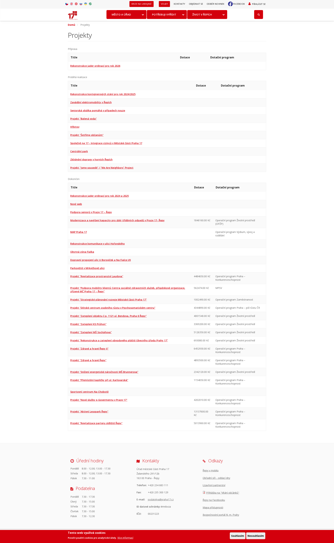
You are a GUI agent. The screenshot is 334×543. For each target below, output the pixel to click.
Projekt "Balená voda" (83, 118)
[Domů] (73, 14)
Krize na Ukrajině (142, 3)
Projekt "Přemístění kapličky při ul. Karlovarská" (99, 380)
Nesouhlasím (256, 535)
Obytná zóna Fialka (82, 251)
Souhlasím (237, 535)
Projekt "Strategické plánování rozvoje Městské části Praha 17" (108, 299)
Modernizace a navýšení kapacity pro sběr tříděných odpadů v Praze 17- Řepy (117, 220)
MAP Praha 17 (78, 232)
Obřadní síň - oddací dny (216, 478)
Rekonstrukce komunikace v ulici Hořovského (97, 243)
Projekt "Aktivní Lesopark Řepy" (89, 411)
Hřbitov (74, 126)
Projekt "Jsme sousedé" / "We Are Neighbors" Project (101, 167)
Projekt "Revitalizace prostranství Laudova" (96, 276)
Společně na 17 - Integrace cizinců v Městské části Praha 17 (106, 143)
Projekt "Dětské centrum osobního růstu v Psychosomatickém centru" (112, 307)
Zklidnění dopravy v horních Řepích (91, 159)
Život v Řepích (202, 14)
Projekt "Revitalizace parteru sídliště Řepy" (96, 423)
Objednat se (196, 3)
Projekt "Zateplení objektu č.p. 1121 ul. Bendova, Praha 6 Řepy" (108, 316)
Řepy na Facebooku (214, 500)
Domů (71, 24)
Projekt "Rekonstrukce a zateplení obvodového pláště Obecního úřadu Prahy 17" (119, 340)
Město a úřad (121, 14)
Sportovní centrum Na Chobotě (89, 391)
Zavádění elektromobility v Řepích (91, 102)
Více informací (125, 537)
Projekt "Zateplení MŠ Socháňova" (91, 332)
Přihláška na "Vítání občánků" (222, 492)
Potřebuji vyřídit (164, 14)
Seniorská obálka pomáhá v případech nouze (97, 110)
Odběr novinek (215, 3)
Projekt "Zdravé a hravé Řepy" (88, 360)
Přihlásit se (258, 4)
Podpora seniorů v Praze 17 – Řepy (91, 212)
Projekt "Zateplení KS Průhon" (88, 324)
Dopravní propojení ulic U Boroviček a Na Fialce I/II (100, 260)
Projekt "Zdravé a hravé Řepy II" (89, 348)
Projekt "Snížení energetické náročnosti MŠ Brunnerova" (104, 372)
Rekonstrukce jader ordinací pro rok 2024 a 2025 (99, 195)
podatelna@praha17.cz (161, 499)
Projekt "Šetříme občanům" (87, 135)
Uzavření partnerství (214, 485)
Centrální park (79, 151)
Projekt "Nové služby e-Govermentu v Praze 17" (98, 400)
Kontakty (179, 3)
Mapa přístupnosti (213, 507)
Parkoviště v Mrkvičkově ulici (87, 268)
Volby (164, 3)
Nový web (76, 204)
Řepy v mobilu (210, 470)
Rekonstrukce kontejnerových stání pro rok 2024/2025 (103, 94)
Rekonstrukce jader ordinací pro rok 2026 (95, 65)
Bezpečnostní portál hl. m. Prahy (221, 514)
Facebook (239, 3)
